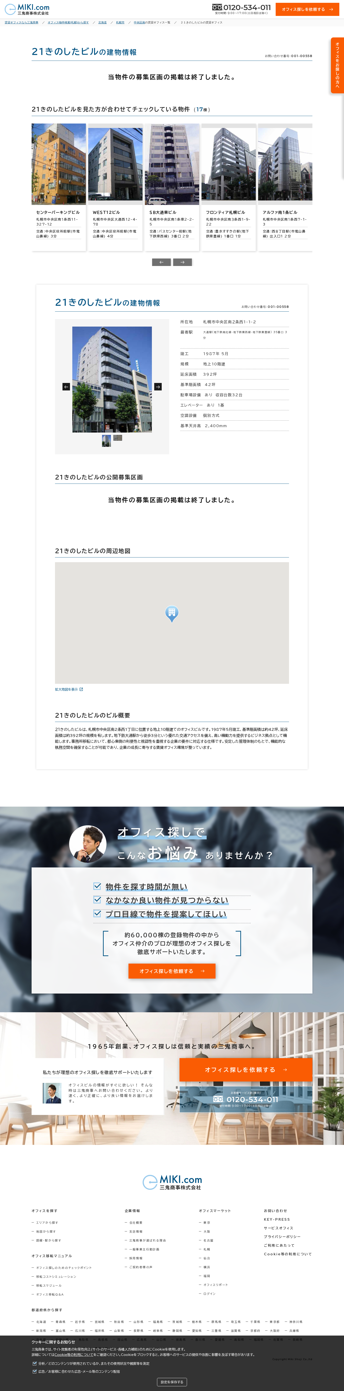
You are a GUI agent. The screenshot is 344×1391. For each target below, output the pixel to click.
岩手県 (80, 1321)
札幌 (207, 1249)
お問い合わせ (276, 1211)
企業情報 (132, 1211)
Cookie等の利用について (74, 1354)
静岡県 (177, 1330)
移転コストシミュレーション (56, 1276)
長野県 (139, 1330)
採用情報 (136, 1258)
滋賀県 (236, 1330)
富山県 (61, 1330)
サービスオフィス (279, 1228)
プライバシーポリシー (282, 1236)
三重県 (217, 1330)
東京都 (275, 1321)
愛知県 (197, 1330)
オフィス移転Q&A (50, 1294)
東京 (207, 1222)
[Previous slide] (161, 262)
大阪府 (275, 1330)
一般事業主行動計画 (144, 1249)
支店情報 (136, 1231)
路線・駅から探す (48, 1240)
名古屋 (209, 1240)
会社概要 (136, 1222)
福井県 (100, 1330)
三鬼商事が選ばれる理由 (147, 1240)
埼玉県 (236, 1321)
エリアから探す (47, 1222)
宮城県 (100, 1321)
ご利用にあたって (279, 1245)
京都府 (255, 1330)
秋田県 (119, 1321)
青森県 (61, 1321)
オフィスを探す (45, 1211)
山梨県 (119, 1330)
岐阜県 (158, 1330)
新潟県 (41, 1330)
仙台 (207, 1258)
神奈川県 (296, 1321)
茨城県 (177, 1321)
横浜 (207, 1267)
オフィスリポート (216, 1284)
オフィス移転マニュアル (52, 1256)
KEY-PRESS (277, 1219)
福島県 (158, 1321)
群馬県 (217, 1321)
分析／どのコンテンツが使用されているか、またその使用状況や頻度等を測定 (94, 1363)
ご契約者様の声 (141, 1267)
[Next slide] (182, 262)
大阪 (207, 1231)
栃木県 (197, 1321)
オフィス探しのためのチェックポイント (64, 1267)
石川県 (80, 1330)
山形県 (139, 1321)
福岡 (207, 1275)
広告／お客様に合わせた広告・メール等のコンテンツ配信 (79, 1371)
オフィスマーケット (215, 1211)
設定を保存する (172, 1382)
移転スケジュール (49, 1285)
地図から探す (46, 1231)
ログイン (210, 1293)
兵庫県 (294, 1330)
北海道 (41, 1321)
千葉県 (255, 1321)
